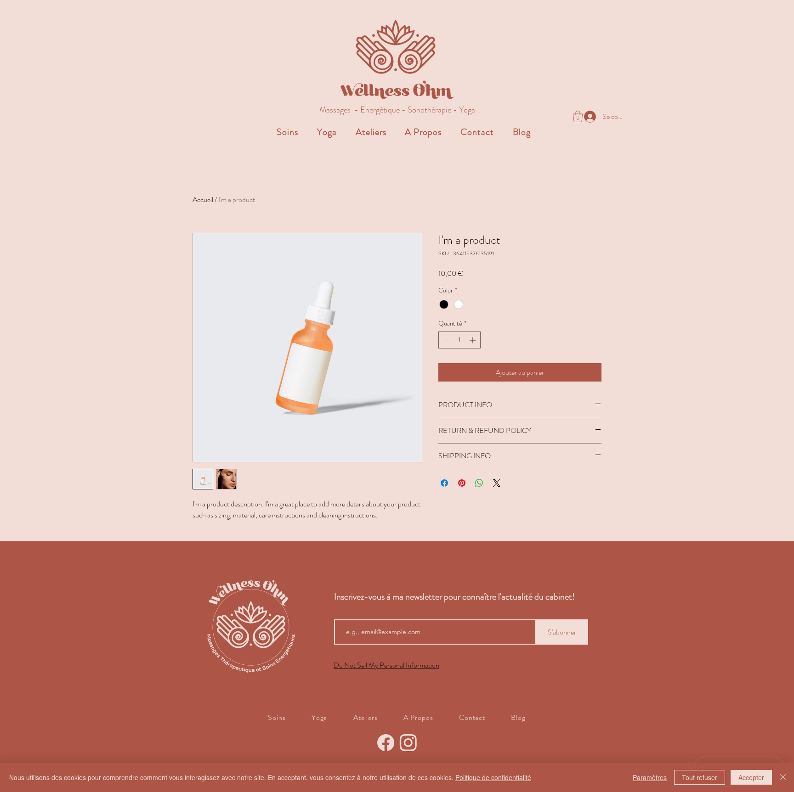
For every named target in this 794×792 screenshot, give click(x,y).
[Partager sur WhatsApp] (479, 483)
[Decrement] (445, 340)
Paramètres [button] (650, 777)
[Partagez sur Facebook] (444, 483)
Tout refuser (699, 777)
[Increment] (473, 340)
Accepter (751, 777)
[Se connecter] (585, 116)
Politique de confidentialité (493, 777)
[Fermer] (782, 777)
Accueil (203, 199)
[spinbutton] (459, 340)
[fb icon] (386, 743)
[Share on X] (496, 483)
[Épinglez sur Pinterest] (461, 483)
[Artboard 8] (408, 743)
